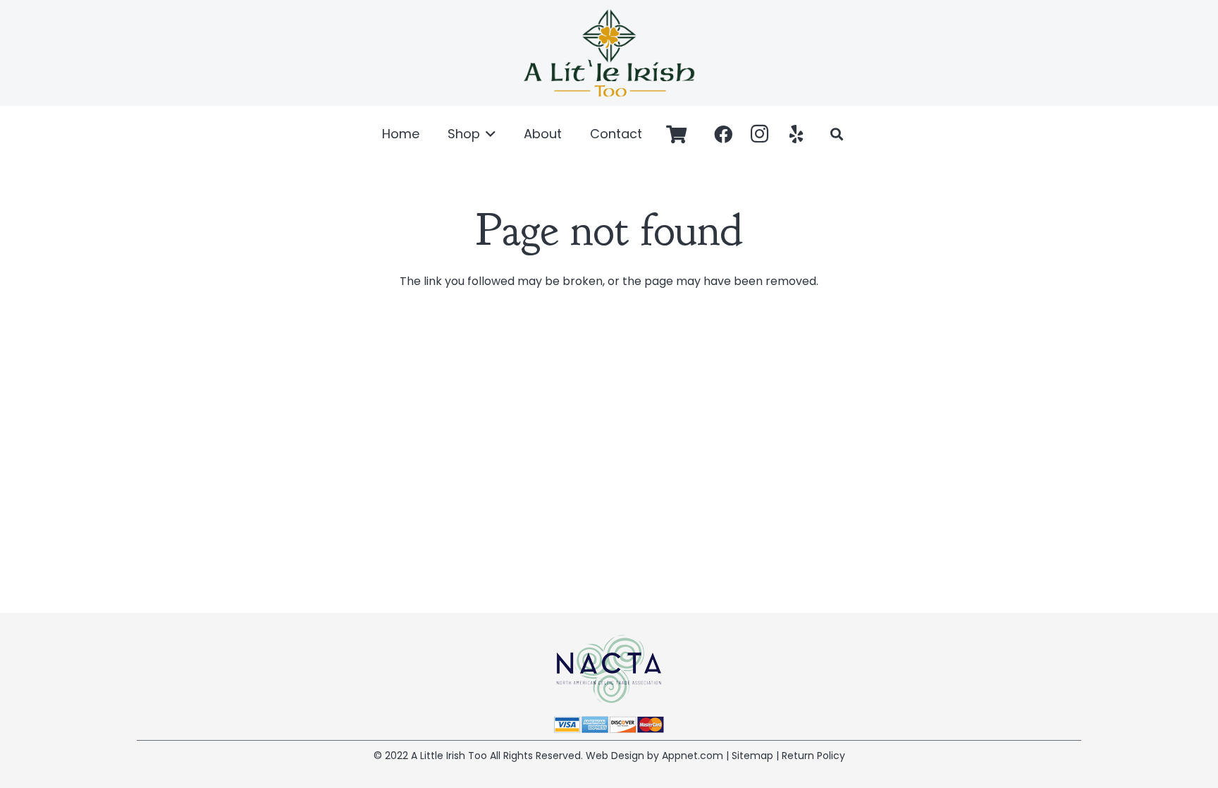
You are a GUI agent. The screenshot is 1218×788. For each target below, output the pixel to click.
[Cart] (676, 134)
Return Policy (813, 755)
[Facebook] (723, 134)
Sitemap (752, 755)
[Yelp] (796, 134)
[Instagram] (760, 134)
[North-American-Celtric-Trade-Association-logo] (609, 669)
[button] (488, 134)
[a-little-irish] (609, 53)
